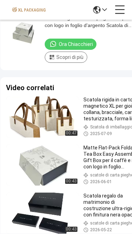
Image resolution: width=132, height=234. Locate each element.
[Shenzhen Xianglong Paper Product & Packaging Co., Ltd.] (29, 10)
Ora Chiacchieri (76, 44)
